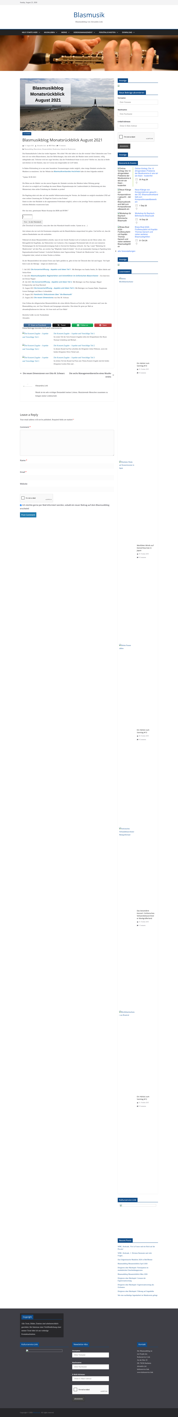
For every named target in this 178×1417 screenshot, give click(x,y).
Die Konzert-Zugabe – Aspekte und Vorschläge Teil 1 (74, 333)
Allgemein (26, 133)
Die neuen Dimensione (43, 297)
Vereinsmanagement (83, 32)
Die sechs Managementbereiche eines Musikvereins (90, 375)
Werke (64, 32)
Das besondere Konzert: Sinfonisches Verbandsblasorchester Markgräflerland (145, 914)
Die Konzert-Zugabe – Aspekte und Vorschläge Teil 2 (74, 345)
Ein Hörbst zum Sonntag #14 (143, 364)
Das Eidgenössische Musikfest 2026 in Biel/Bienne (135, 1260)
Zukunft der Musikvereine (68, 149)
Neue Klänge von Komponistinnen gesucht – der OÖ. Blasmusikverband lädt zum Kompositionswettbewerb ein (146, 195)
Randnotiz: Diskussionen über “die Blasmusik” (53, 294)
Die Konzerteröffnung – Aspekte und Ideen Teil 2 (52, 282)
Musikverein (56, 149)
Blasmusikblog (28, 149)
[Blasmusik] (89, 37)
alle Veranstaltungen (126, 251)
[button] (39, 32)
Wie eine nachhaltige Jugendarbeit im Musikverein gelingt (137, 1295)
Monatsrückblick (47, 149)
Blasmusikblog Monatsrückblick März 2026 (132, 1274)
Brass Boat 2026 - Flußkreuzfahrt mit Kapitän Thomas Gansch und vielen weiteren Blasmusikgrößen (146, 232)
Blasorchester (37, 149)
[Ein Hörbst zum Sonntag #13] (127, 735)
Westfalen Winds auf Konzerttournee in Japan (145, 548)
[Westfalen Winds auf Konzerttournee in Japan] (127, 551)
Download (127, 32)
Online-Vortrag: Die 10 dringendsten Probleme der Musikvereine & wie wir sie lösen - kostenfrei (146, 172)
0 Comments (62, 145)
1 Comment (142, 925)
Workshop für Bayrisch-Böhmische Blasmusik (145, 214)
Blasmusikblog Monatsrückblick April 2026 (132, 1264)
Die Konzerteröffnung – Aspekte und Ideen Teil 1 (51, 269)
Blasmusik (89, 14)
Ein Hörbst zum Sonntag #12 (143, 1097)
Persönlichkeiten (107, 32)
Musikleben (49, 32)
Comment (25, 427)
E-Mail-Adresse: (124, 121)
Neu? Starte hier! (30, 32)
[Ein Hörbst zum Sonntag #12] (127, 1101)
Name (23, 460)
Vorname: (122, 98)
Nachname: (122, 110)
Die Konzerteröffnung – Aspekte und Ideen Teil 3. (54, 288)
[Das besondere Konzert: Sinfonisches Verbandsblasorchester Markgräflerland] (127, 918)
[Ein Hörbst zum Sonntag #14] (127, 368)
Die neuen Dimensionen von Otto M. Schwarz (44, 373)
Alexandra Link (41, 145)
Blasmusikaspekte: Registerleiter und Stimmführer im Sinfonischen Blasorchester (64, 276)
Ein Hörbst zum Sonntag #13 (143, 731)
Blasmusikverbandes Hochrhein (67, 171)
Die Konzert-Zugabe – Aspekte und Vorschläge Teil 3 (74, 357)
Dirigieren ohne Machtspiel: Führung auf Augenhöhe (136, 1291)
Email (23, 472)
